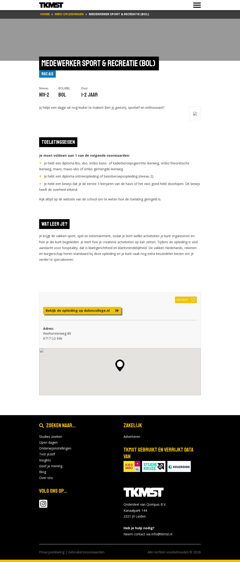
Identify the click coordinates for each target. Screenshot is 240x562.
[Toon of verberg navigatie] (195, 5)
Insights (45, 460)
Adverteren (132, 436)
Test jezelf (47, 454)
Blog (42, 472)
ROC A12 (47, 73)
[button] (119, 365)
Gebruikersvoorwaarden (86, 552)
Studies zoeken (50, 436)
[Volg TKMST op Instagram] (43, 506)
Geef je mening (50, 466)
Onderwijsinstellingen (55, 448)
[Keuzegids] (179, 466)
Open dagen (48, 442)
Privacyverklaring (51, 552)
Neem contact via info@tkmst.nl (148, 534)
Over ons (46, 477)
